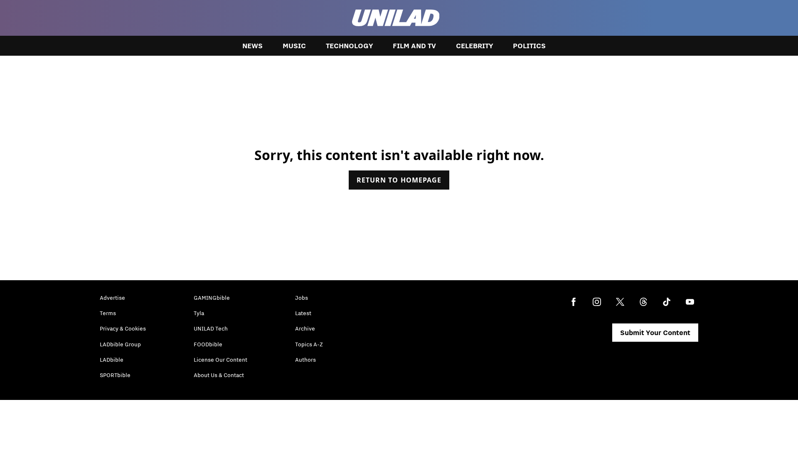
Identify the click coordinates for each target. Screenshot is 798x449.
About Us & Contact (219, 375)
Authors (305, 359)
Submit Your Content (655, 332)
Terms (108, 313)
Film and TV (414, 45)
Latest (303, 313)
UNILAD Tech (211, 328)
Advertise (112, 297)
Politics (529, 45)
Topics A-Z (309, 344)
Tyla (199, 313)
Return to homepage (399, 180)
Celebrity (474, 45)
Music (294, 45)
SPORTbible (115, 375)
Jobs (301, 297)
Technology (349, 45)
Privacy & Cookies (123, 328)
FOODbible (208, 344)
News (252, 45)
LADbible (111, 359)
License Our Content (220, 359)
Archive (305, 328)
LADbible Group (120, 344)
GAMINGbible (212, 297)
